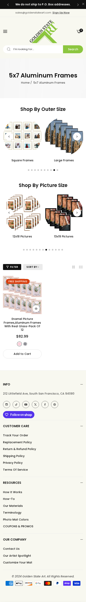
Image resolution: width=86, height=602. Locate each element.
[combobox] (43, 49)
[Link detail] (6, 404)
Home (25, 83)
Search (73, 49)
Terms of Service (15, 470)
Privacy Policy (13, 463)
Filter (14, 267)
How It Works (12, 492)
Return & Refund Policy (19, 449)
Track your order (15, 435)
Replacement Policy (17, 442)
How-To (9, 499)
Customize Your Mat (17, 562)
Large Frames (64, 160)
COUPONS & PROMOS (18, 526)
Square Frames (22, 160)
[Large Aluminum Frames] (64, 136)
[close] (83, 4)
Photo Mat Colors (16, 520)
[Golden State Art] (43, 31)
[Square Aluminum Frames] (22, 136)
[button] (8, 4)
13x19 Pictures (22, 236)
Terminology (12, 513)
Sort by (31, 267)
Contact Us (11, 549)
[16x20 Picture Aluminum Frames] (64, 213)
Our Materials (13, 506)
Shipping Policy (14, 456)
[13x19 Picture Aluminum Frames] (22, 213)
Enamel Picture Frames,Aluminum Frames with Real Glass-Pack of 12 (22, 324)
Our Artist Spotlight (17, 556)
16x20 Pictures (64, 236)
